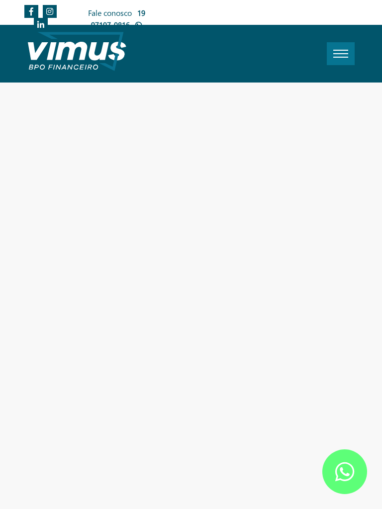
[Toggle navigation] (341, 53)
